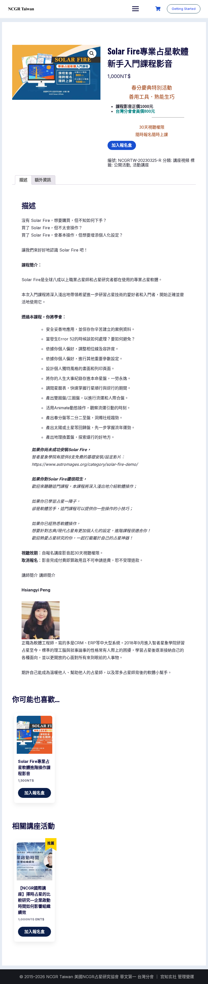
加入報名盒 (122, 145)
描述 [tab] (23, 179)
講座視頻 (181, 160)
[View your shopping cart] (158, 8)
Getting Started (184, 9)
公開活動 (122, 164)
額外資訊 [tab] (43, 179)
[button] (91, 53)
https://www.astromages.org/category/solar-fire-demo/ (85, 464)
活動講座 (141, 164)
